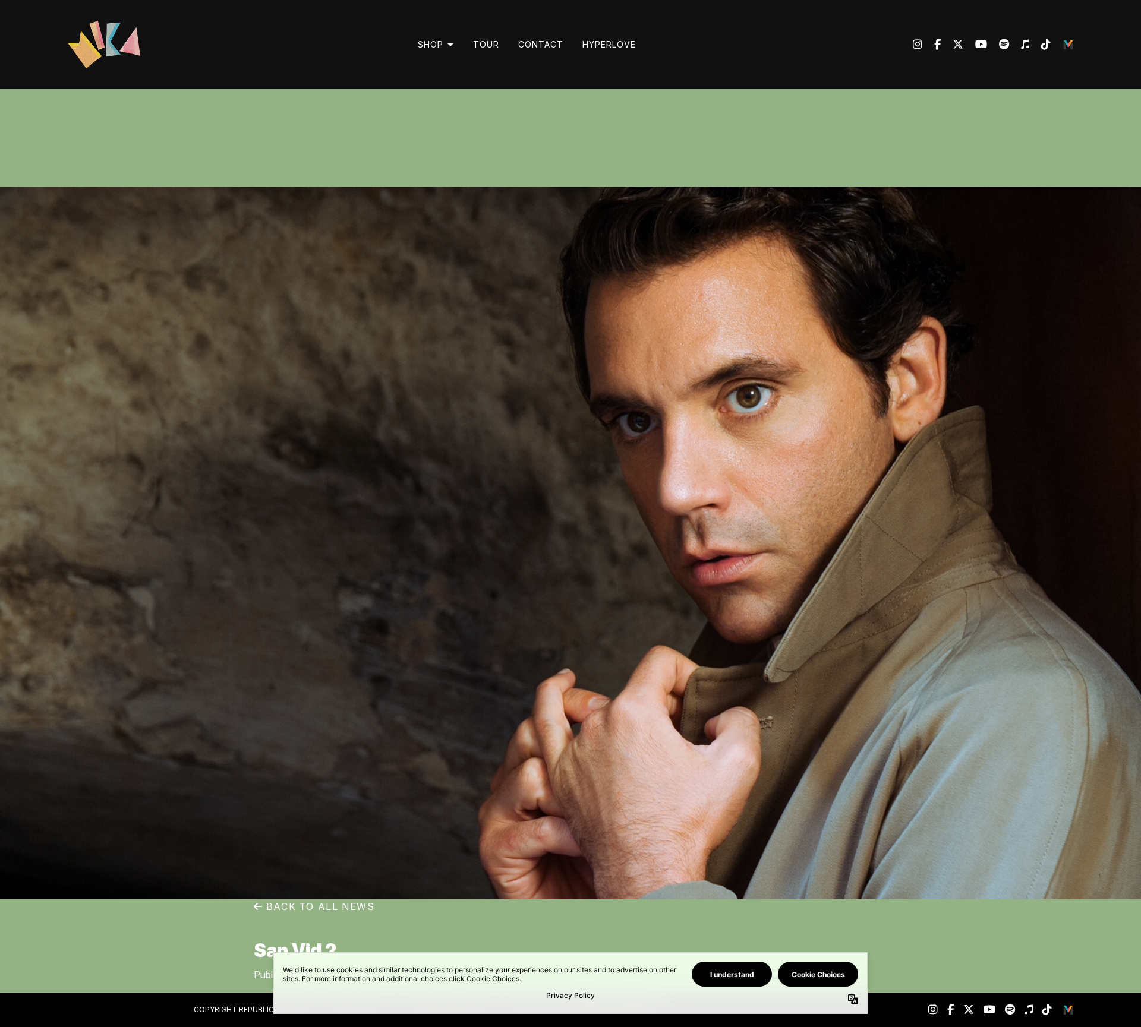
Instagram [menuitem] (917, 44)
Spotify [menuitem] (998, 44)
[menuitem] (436, 44)
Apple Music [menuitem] (1019, 44)
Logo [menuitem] (1068, 44)
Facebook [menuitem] (931, 44)
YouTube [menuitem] (975, 44)
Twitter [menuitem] (952, 44)
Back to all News (318, 906)
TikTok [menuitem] (1040, 44)
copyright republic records (252, 1009)
